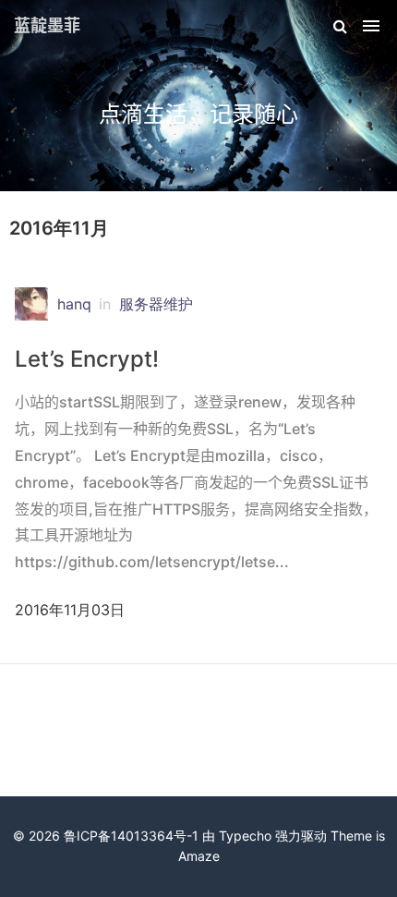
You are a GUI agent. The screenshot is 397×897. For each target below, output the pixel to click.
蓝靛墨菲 (47, 25)
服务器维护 (156, 304)
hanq (74, 304)
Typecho (245, 835)
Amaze (199, 856)
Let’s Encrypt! (87, 358)
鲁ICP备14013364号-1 (131, 835)
